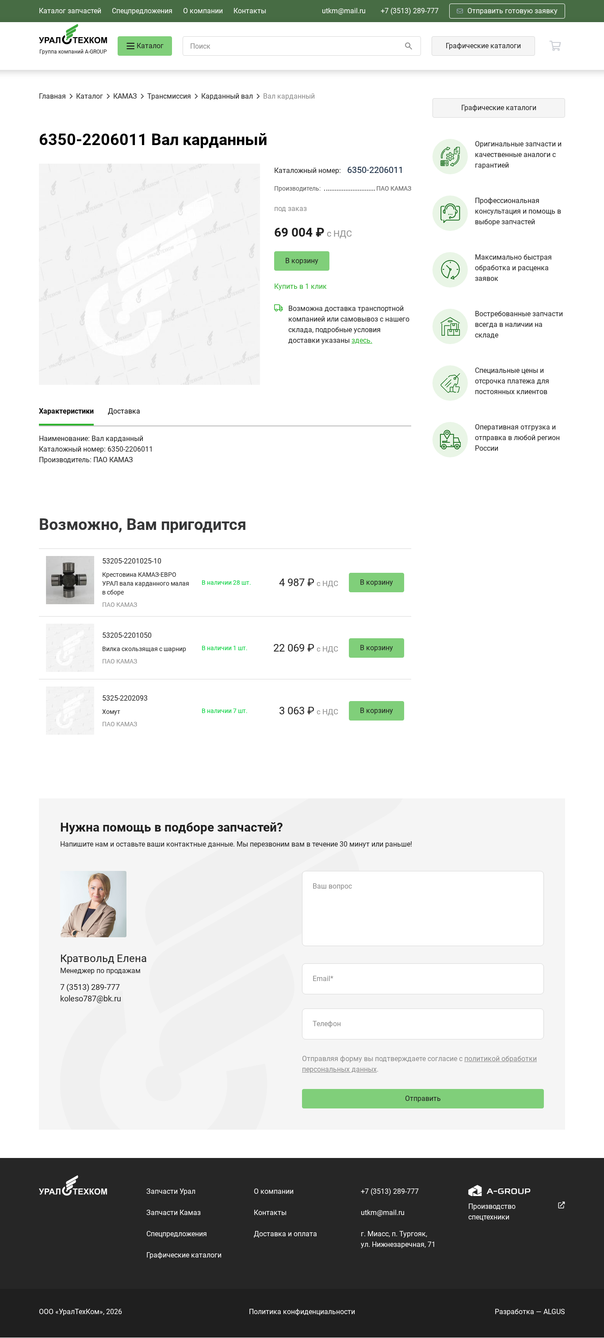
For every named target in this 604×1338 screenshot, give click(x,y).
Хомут (111, 711)
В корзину (301, 261)
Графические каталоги (483, 46)
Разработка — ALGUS (530, 1311)
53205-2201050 (127, 635)
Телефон (327, 1024)
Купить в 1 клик (300, 286)
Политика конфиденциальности (302, 1311)
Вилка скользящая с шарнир (144, 648)
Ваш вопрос (332, 886)
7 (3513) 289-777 (90, 987)
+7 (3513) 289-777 (410, 11)
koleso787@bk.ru (90, 998)
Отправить (423, 1098)
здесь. (362, 340)
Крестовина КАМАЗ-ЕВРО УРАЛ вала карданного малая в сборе (145, 583)
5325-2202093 (125, 698)
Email (323, 978)
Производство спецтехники (492, 1211)
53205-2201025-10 (131, 561)
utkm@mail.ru (344, 11)
